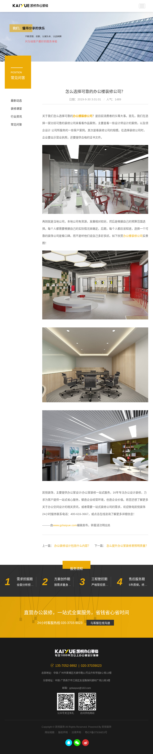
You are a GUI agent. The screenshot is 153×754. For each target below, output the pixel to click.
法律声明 (76, 732)
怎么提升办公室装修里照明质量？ (127, 545)
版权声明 (63, 732)
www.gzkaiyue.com (65, 525)
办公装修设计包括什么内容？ (72, 545)
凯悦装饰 (30, 6)
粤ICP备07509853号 (96, 732)
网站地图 (49, 732)
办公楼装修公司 (133, 235)
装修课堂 (16, 108)
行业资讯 (16, 116)
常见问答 (16, 124)
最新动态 (16, 100)
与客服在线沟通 (100, 623)
